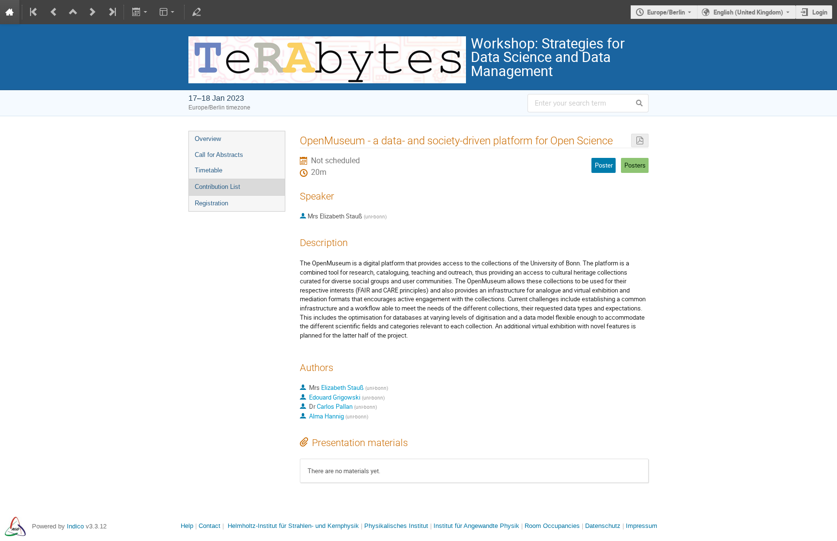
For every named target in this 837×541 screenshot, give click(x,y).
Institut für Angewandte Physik (476, 526)
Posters (635, 165)
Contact (209, 526)
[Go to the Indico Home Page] (9, 12)
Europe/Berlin (666, 12)
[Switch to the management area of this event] (196, 12)
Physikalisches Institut (396, 526)
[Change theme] (168, 12)
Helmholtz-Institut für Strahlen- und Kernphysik (293, 526)
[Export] (140, 12)
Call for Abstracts (219, 154)
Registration (211, 203)
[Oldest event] (34, 12)
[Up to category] (73, 12)
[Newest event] (111, 12)
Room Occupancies (552, 526)
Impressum (641, 526)
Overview (208, 138)
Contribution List (217, 186)
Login (819, 12)
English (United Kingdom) (748, 12)
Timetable (208, 170)
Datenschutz (602, 526)
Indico (75, 526)
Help (187, 526)
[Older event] (53, 12)
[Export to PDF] (640, 141)
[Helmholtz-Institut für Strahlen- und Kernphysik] (15, 526)
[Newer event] (92, 12)
